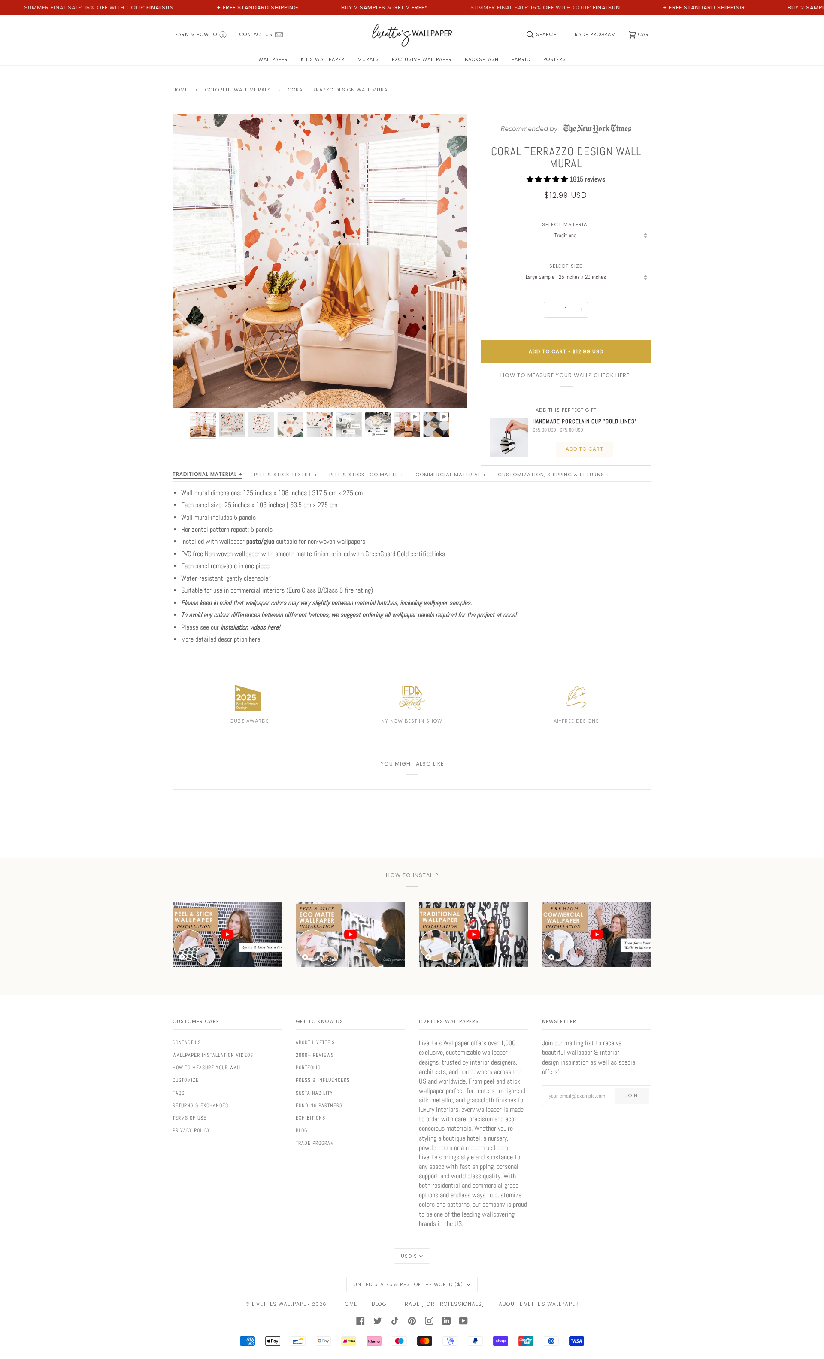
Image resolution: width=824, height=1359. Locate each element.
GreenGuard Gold (387, 554)
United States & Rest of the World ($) (409, 1284)
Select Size (565, 266)
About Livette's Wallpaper (539, 1304)
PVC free (192, 554)
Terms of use (189, 1117)
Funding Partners (319, 1105)
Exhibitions (310, 1117)
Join (632, 1095)
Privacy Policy (191, 1130)
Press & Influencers (323, 1080)
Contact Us (187, 1042)
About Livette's (315, 1042)
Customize (186, 1080)
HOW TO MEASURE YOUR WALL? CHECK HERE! (565, 375)
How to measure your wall (207, 1067)
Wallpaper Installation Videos (213, 1055)
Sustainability (314, 1093)
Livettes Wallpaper (281, 1304)
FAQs (179, 1093)
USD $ (409, 1256)
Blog (301, 1130)
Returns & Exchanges (200, 1105)
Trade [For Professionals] (442, 1304)
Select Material (566, 224)
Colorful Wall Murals (238, 89)
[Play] (319, 310)
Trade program (315, 1143)
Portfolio (308, 1067)
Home (180, 89)
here (254, 639)
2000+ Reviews (315, 1055)
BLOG (379, 1304)
